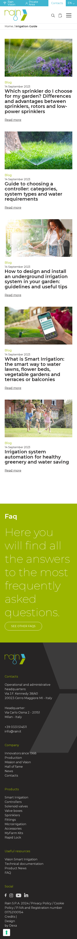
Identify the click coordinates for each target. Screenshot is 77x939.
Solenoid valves (16, 806)
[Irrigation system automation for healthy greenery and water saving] (38, 418)
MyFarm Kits (14, 833)
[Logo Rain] (17, 15)
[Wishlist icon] (60, 15)
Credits (10, 916)
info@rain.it (13, 731)
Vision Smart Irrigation (21, 859)
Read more (13, 120)
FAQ (8, 872)
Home (9, 26)
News (9, 771)
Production (13, 758)
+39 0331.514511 (16, 727)
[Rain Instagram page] (11, 895)
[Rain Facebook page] (6, 895)
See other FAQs (23, 626)
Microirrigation (15, 824)
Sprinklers (12, 815)
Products (12, 789)
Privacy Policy (41, 903)
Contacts (57, 3)
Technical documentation (24, 864)
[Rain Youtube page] (18, 895)
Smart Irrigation (16, 797)
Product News (15, 868)
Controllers (13, 802)
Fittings (10, 819)
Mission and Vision (18, 762)
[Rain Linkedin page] (26, 895)
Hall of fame (14, 766)
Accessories (13, 828)
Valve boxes (13, 811)
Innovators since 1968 (20, 753)
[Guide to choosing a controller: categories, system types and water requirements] (38, 150)
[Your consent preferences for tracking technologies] (6, 932)
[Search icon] (53, 15)
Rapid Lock (13, 837)
